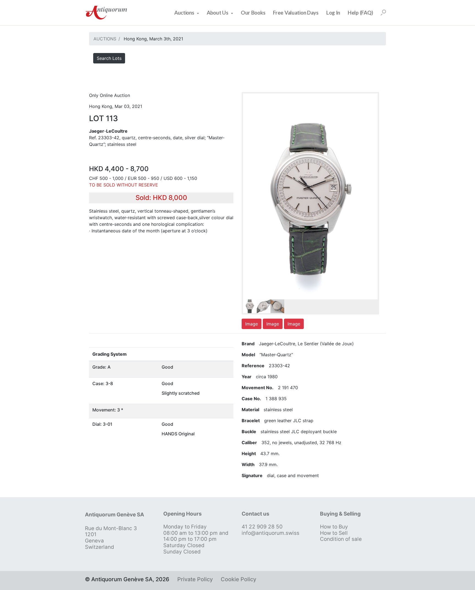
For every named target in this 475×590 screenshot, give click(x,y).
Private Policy (195, 579)
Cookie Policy (238, 579)
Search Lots (109, 58)
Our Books (253, 12)
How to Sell (334, 533)
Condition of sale (341, 539)
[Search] (383, 12)
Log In (333, 12)
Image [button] (251, 324)
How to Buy (334, 527)
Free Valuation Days (296, 12)
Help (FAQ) (360, 12)
